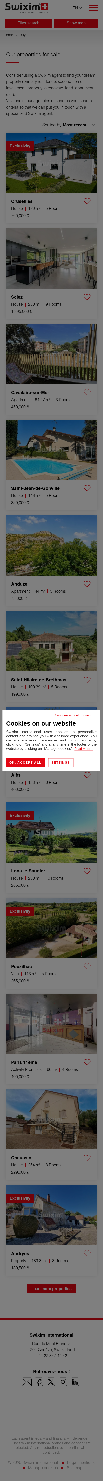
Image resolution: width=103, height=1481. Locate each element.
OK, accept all (26, 762)
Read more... (83, 749)
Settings (61, 762)
